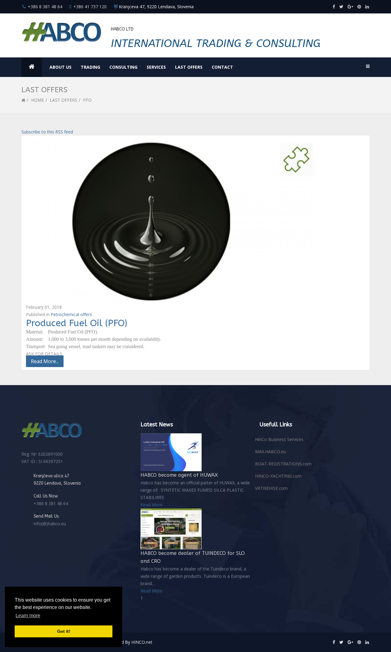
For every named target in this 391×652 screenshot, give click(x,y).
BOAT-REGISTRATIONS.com (283, 464)
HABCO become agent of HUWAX (179, 475)
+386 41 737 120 (90, 6)
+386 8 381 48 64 (45, 6)
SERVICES (156, 67)
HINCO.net (141, 642)
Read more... (45, 361)
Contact (222, 67)
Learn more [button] (28, 615)
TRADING (90, 67)
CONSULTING (123, 67)
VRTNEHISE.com (271, 488)
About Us (60, 67)
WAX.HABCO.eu (270, 451)
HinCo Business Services (279, 439)
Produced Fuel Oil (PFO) (76, 323)
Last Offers (189, 67)
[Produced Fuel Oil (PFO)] (195, 222)
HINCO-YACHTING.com (278, 476)
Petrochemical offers (71, 314)
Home (37, 100)
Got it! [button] (63, 631)
